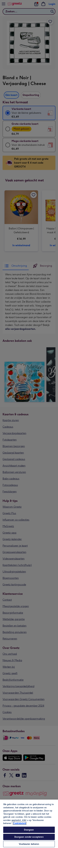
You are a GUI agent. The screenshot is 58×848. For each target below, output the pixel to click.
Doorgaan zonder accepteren (29, 837)
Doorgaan (29, 830)
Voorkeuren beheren (29, 844)
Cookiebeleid (19, 823)
